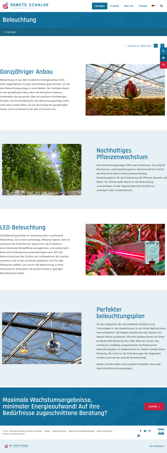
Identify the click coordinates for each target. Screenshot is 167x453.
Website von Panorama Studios (14, 434)
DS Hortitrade (156, 446)
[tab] (129, 6)
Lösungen (11, 31)
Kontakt (153, 406)
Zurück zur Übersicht (139, 45)
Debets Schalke (25, 6)
